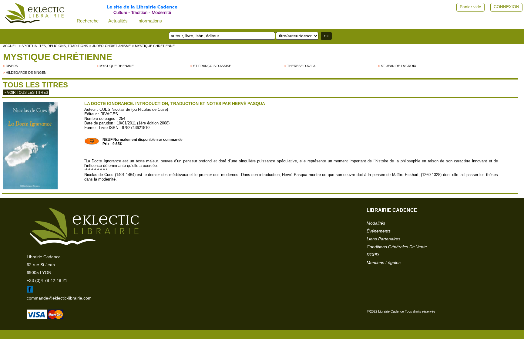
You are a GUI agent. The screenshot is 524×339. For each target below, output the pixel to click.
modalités (376, 223)
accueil (10, 46)
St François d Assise (212, 66)
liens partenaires (383, 238)
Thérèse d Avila (301, 66)
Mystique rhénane (116, 66)
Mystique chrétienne (57, 57)
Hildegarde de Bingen (26, 72)
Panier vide (470, 6)
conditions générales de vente (397, 246)
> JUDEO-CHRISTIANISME (110, 46)
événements (379, 231)
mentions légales (384, 262)
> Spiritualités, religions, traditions (53, 46)
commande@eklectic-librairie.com (59, 298)
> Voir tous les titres (26, 92)
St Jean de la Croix (398, 66)
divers (12, 66)
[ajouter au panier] (91, 143)
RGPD (373, 254)
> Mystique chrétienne (153, 46)
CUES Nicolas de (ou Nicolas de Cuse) (133, 109)
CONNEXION (506, 6)
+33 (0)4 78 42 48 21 (47, 280)
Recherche (88, 20)
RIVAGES (109, 114)
